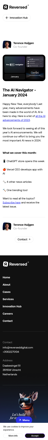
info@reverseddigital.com (18, 347)
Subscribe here (12, 202)
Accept (35, 435)
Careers (8, 313)
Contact (22, 239)
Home (6, 277)
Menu (26, 420)
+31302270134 (11, 351)
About (6, 284)
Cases (7, 291)
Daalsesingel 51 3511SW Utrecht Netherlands (12, 370)
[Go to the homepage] (16, 7)
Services (8, 299)
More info (13, 435)
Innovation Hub (19, 17)
